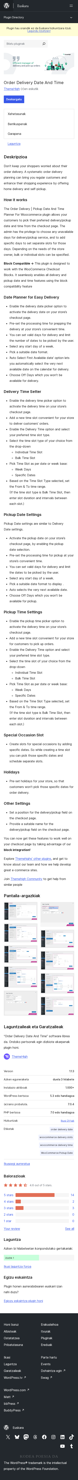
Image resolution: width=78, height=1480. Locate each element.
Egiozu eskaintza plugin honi (23, 1301)
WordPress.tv (15, 1378)
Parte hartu (49, 1357)
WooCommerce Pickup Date (57, 1152)
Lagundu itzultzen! (39, 30)
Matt (9, 1397)
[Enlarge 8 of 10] (69, 956)
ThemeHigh (12, 89)
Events (46, 1364)
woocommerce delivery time (56, 1145)
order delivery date (62, 1129)
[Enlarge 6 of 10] (69, 907)
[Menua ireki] (72, 5)
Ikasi (7, 1357)
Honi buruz (11, 1324)
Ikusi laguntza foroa (17, 1266)
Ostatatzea (12, 1338)
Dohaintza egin (53, 1371)
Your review (12, 1229)
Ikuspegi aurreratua (17, 1164)
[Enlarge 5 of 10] (32, 996)
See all (69, 1229)
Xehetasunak (17, 114)
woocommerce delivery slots (56, 1137)
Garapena (14, 134)
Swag (46, 1378)
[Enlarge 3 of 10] (32, 950)
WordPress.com (17, 1390)
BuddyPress (14, 1410)
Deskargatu (14, 99)
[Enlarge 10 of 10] (69, 1002)
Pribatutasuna (13, 1345)
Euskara (18, 1428)
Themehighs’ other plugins (33, 859)
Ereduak (46, 1345)
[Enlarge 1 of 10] (32, 907)
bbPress (11, 1404)
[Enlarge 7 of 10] (69, 935)
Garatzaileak (12, 1371)
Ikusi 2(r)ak (67, 1120)
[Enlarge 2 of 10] (32, 928)
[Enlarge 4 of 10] (32, 971)
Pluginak (46, 1338)
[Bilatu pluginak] (44, 44)
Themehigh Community (26, 879)
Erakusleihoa (49, 1324)
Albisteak (10, 1331)
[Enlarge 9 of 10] (69, 978)
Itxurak (46, 1331)
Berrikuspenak (17, 124)
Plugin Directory (14, 17)
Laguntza (14, 144)
